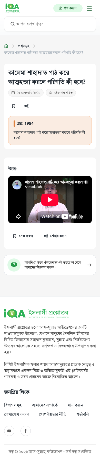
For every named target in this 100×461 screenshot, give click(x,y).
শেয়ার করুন (58, 236)
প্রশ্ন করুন (70, 8)
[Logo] (12, 8)
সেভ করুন (26, 236)
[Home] (6, 46)
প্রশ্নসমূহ (23, 46)
